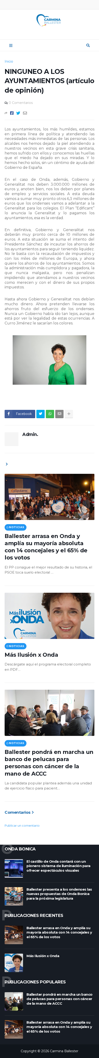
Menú (11, 45)
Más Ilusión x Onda (31, 654)
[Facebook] (12, 113)
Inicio (9, 61)
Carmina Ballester (64, 1051)
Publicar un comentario (22, 825)
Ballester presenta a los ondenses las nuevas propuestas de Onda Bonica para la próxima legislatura (59, 894)
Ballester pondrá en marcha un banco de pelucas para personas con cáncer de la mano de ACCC (49, 763)
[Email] (25, 113)
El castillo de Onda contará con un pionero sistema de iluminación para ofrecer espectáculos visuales (58, 866)
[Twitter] (18, 113)
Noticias (16, 527)
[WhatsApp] (50, 414)
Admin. (30, 434)
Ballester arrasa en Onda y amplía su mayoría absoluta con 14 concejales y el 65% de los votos (46, 547)
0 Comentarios (21, 103)
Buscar (88, 45)
